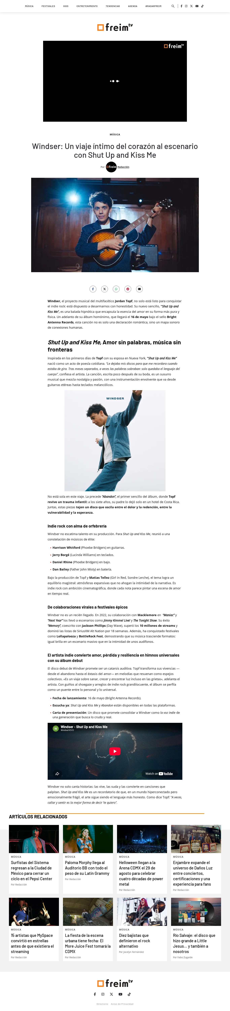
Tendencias (113, 6)
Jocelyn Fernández (133, 952)
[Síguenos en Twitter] (191, 6)
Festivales (48, 6)
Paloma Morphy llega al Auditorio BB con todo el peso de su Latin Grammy (87, 868)
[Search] (173, 6)
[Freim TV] (115, 26)
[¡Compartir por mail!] (139, 289)
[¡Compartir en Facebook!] (93, 289)
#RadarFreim (153, 6)
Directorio (102, 1003)
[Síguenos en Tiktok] (202, 6)
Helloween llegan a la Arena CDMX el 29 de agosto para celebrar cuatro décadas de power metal (141, 873)
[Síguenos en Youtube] (197, 6)
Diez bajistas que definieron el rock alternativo (134, 940)
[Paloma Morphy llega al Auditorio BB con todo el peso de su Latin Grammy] (88, 839)
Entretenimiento (87, 6)
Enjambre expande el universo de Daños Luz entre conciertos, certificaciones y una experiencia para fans (192, 873)
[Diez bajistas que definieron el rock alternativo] (142, 912)
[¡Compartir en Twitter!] (104, 289)
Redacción (123, 167)
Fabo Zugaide (185, 957)
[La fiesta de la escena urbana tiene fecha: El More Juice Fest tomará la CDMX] (88, 912)
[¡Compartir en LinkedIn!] (116, 289)
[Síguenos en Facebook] (181, 6)
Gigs (66, 6)
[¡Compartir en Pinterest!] (127, 289)
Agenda (132, 6)
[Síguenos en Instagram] (186, 6)
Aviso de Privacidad (122, 1003)
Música (29, 6)
